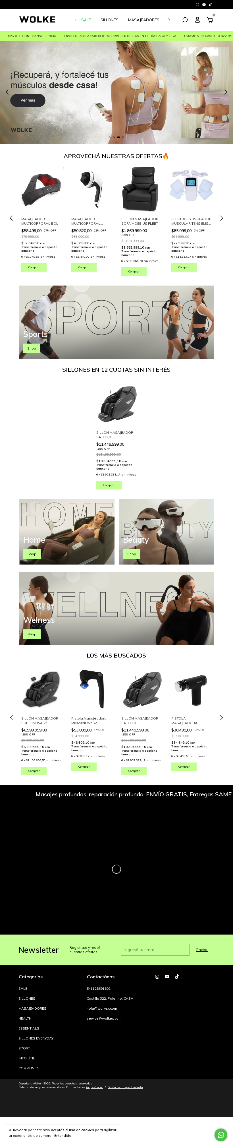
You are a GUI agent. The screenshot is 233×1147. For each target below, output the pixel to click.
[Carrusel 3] (116, 92)
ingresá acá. (94, 1087)
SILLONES (109, 19)
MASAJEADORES (143, 19)
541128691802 (99, 988)
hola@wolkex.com (102, 1008)
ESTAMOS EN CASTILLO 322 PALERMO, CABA (188, 36)
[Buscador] (185, 20)
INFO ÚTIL (26, 1058)
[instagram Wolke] (198, 4)
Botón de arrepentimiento (125, 1087)
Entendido (62, 1135)
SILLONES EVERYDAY (35, 1038)
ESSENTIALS (28, 1028)
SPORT (24, 1048)
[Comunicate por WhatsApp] (221, 1135)
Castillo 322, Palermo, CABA (110, 998)
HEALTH (25, 1018)
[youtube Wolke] (204, 4)
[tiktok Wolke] (210, 4)
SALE (86, 19)
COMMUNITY (28, 1068)
